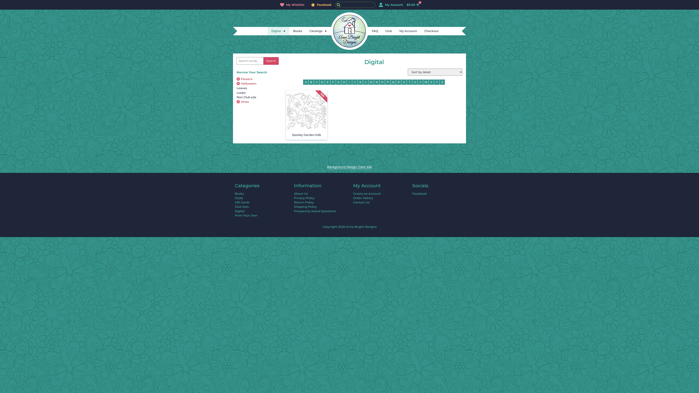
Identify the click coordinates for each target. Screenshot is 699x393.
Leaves (242, 88)
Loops (241, 92)
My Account (408, 31)
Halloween (248, 83)
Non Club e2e (246, 97)
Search (271, 61)
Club (388, 31)
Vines (245, 102)
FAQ (375, 31)
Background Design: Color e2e (349, 167)
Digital (276, 31)
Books (297, 31)
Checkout (431, 31)
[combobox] (355, 5)
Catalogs (315, 31)
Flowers (246, 79)
